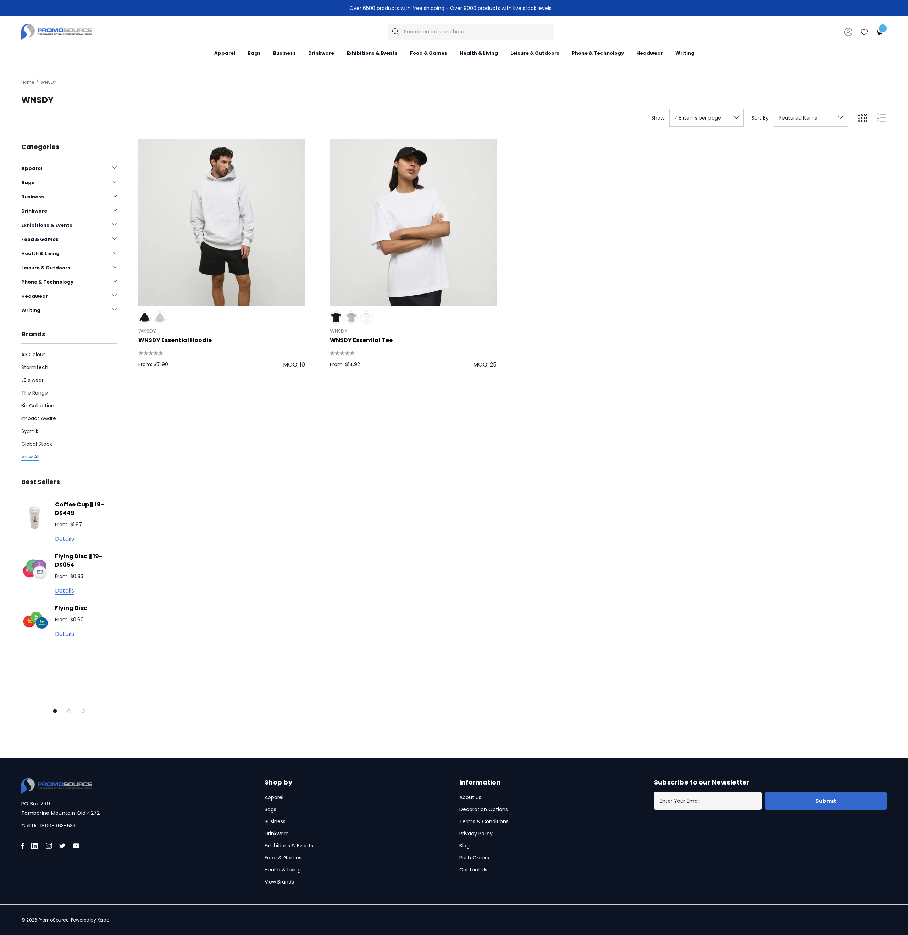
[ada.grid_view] (862, 118)
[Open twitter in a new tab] (63, 846)
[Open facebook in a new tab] (23, 846)
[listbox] (811, 118)
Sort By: (761, 117)
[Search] (396, 32)
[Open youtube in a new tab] (78, 846)
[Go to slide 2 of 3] (69, 711)
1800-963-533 (58, 825)
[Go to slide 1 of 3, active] (55, 711)
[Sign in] (847, 31)
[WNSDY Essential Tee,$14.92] (413, 222)
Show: (658, 117)
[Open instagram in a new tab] (50, 846)
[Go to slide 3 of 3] (83, 711)
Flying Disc (71, 608)
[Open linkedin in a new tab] (36, 846)
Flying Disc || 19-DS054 (78, 560)
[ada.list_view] (882, 118)
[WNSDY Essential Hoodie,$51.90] (221, 222)
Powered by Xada (90, 920)
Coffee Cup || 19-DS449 (79, 508)
